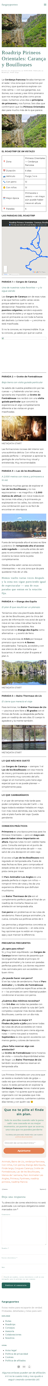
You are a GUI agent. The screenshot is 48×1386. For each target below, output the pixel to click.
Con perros (19, 1165)
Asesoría (9, 1331)
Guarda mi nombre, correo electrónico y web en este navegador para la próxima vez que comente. (23, 1278)
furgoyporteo (10, 4)
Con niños (7, 1165)
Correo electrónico (9, 1258)
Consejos (10, 1328)
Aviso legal (11, 1350)
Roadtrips (5, 72)
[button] (45, 4)
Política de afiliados (15, 1360)
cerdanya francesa (34, 1161)
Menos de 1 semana (12, 1175)
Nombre (5, 1248)
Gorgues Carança (24, 1168)
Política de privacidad (16, 1354)
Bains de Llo (17, 1161)
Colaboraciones (13, 1334)
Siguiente (42, 1189)
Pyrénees (24, 1178)
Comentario (6, 1214)
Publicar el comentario (16, 1285)
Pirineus (14, 1178)
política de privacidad (23, 1137)
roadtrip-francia (19, 1182)
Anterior (5, 1189)
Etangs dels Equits (35, 1165)
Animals (6, 1161)
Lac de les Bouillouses (28, 1171)
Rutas (8, 1321)
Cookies (9, 1357)
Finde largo (14, 72)
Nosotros (9, 1338)
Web (3, 1267)
